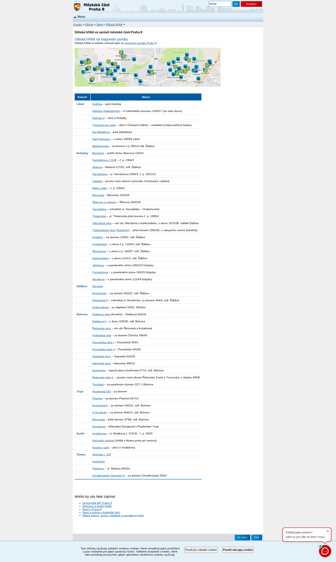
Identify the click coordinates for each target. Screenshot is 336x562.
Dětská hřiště (114, 24)
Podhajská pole (101, 335)
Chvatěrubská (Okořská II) (108, 475)
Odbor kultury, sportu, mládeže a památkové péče (113, 515)
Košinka (97, 104)
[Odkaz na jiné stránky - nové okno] (147, 85)
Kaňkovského (100, 258)
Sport (99, 24)
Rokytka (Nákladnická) (106, 111)
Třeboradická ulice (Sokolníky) (111, 230)
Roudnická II (100, 300)
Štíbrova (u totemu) (104, 202)
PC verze (242, 537)
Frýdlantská (100, 244)
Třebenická (99, 216)
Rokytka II (98, 118)
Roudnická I (99, 293)
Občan (89, 24)
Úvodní (77, 24)
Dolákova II (99, 321)
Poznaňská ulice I (103, 342)
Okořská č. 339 (101, 454)
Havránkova (99, 174)
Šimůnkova (99, 251)
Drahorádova (100, 307)
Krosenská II (100, 405)
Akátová (97, 167)
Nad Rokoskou (101, 139)
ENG (256, 537)
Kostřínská (98, 370)
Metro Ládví (99, 188)
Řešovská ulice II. (103, 377)
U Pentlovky (99, 412)
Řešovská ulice (101, 328)
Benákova (98, 279)
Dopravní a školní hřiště (97, 506)
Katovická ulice (101, 363)
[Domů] (92, 6)
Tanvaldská (99, 209)
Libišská (97, 181)
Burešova (98, 153)
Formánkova (100, 272)
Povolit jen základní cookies (201, 549)
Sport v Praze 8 (92, 509)
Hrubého (97, 237)
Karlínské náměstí (103, 440)
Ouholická (98, 461)
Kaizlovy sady (100, 447)
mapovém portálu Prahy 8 (141, 43)
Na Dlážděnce (101, 132)
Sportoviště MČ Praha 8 (97, 503)
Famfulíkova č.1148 (104, 160)
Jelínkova (98, 265)
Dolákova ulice (101, 314)
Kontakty (251, 4)
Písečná (97, 398)
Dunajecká (98, 426)
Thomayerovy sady (104, 125)
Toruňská (98, 384)
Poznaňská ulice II (103, 349)
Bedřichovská (100, 146)
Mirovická (98, 195)
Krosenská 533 (101, 391)
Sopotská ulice (101, 356)
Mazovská (98, 419)
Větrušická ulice (102, 223)
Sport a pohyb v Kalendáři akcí (101, 512)
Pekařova (98, 468)
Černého (97, 286)
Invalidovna (99, 433)
